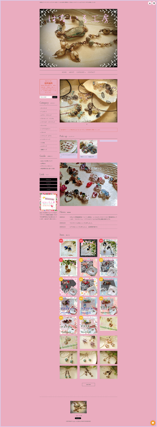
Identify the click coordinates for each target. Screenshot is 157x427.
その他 (43, 142)
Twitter (48, 186)
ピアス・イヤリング (46, 115)
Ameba (48, 189)
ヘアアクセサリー (45, 129)
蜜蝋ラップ (44, 149)
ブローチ (43, 132)
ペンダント (44, 111)
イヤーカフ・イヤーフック (48, 122)
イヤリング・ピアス (46, 135)
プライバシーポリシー (46, 166)
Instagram (48, 182)
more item (88, 384)
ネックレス (44, 108)
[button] (81, 72)
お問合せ (43, 163)
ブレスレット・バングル (47, 118)
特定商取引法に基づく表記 (48, 168)
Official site (48, 179)
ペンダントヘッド (45, 139)
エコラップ (44, 146)
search (55, 97)
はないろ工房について (46, 161)
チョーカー (44, 125)
